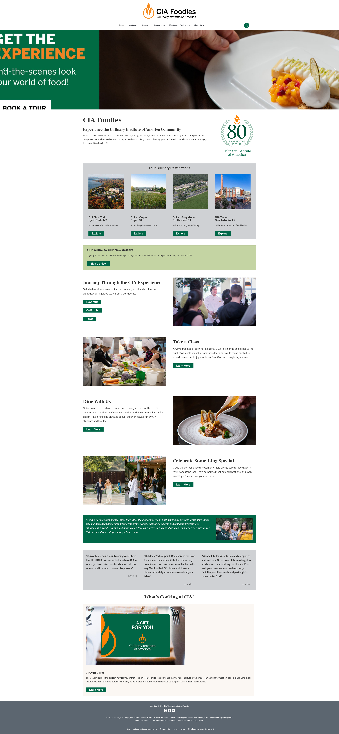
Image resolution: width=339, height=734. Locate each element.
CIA (128, 729)
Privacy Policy (179, 729)
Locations (132, 25)
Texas (89, 318)
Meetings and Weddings (178, 25)
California (92, 310)
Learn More (183, 365)
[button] (4, 70)
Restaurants (159, 25)
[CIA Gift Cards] (135, 608)
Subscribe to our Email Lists (145, 729)
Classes (145, 25)
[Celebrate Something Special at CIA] (124, 457)
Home (121, 25)
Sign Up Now (98, 263)
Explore (96, 233)
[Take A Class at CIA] (124, 338)
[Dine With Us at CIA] (214, 398)
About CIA (198, 25)
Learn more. (132, 532)
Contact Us (165, 729)
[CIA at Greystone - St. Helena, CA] (190, 173)
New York (92, 301)
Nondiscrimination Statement (201, 729)
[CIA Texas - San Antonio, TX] (233, 173)
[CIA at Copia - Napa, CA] (148, 173)
